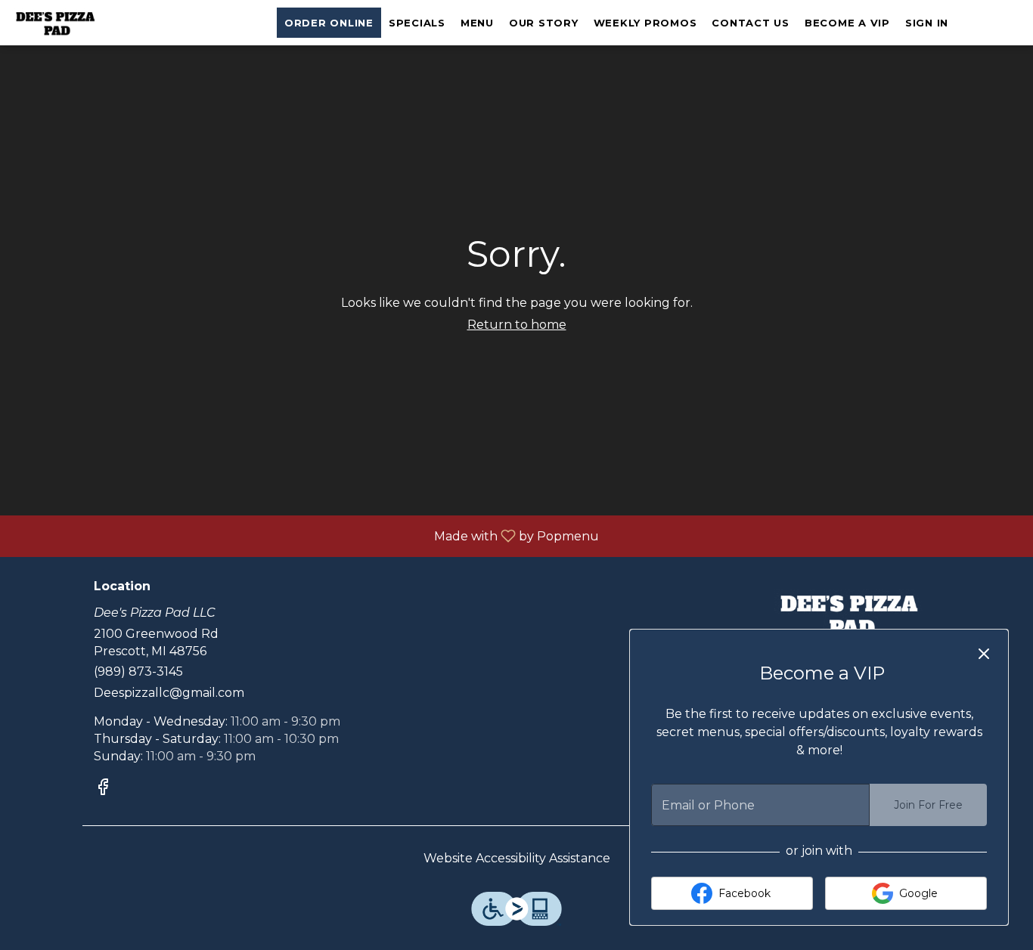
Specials (417, 23)
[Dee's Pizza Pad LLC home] (80, 23)
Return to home (516, 324)
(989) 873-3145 (138, 671)
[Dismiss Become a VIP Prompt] (984, 654)
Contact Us (750, 23)
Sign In (926, 23)
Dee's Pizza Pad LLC (851, 614)
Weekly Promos (645, 23)
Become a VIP (847, 23)
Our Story (544, 23)
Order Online (329, 23)
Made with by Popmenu (305, 535)
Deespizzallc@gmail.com (169, 692)
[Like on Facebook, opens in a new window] (103, 789)
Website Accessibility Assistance (516, 858)
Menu (477, 23)
